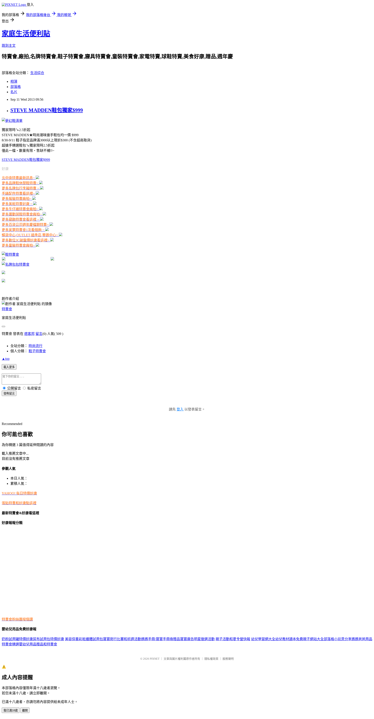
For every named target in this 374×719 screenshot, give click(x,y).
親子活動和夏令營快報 (233, 639)
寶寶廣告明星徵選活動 (197, 639)
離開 (25, 710)
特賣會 (7, 309)
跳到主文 (9, 45)
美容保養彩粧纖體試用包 (84, 639)
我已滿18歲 (10, 710)
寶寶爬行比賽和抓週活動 (122, 639)
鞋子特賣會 (37, 351)
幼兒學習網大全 (263, 639)
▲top (6, 358)
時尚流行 (35, 346)
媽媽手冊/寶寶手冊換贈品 (160, 639)
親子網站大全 (313, 639)
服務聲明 (228, 658)
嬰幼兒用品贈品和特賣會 (38, 644)
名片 (13, 92)
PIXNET (155, 658)
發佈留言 (9, 393)
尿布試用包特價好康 (48, 639)
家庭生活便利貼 (26, 33)
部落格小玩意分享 (337, 639)
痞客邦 (29, 334)
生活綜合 (37, 73)
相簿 (13, 81)
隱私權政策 (211, 658)
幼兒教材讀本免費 (289, 639)
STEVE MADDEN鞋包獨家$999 (46, 110)
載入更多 (9, 367)
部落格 (15, 87)
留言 (38, 334)
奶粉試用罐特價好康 (17, 639)
